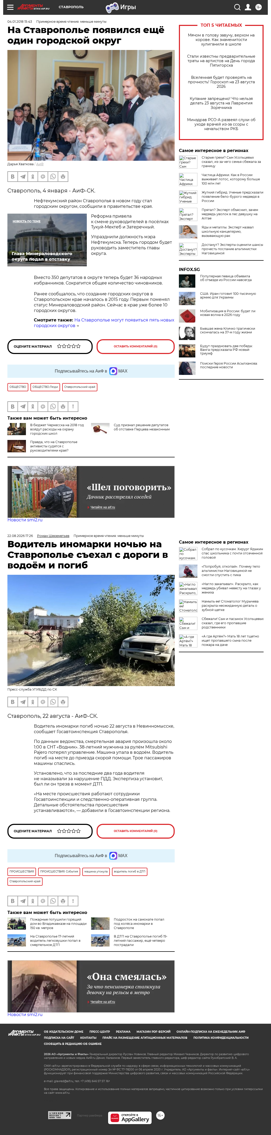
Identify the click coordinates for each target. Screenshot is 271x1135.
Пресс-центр (99, 1031)
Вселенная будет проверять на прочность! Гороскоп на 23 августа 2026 (221, 82)
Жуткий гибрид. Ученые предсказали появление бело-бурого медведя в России (232, 196)
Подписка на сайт (59, 1038)
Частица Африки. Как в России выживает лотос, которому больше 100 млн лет (231, 179)
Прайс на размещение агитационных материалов (144, 1038)
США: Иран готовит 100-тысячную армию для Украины (228, 295)
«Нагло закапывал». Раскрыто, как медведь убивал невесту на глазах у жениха (231, 588)
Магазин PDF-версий (153, 1031)
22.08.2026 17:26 (20, 536)
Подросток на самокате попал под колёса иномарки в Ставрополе (139, 923)
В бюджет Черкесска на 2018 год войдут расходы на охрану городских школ (57, 429)
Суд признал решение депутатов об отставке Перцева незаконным (142, 427)
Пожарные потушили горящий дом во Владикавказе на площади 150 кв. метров (58, 923)
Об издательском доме (63, 1031)
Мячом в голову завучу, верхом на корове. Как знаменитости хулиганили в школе (221, 40)
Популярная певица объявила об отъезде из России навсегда (226, 278)
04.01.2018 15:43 (19, 22)
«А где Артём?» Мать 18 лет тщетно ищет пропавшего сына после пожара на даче (230, 640)
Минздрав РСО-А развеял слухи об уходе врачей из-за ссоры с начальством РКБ (221, 124)
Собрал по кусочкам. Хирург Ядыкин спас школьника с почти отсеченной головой (232, 553)
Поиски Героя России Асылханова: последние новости (229, 365)
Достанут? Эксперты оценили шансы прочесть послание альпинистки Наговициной (232, 249)
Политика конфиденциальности (221, 1038)
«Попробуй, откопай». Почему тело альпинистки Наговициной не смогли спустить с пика (231, 570)
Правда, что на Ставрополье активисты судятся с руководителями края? (53, 446)
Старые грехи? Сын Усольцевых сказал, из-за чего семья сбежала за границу (231, 161)
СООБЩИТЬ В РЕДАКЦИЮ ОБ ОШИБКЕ (73, 1044)
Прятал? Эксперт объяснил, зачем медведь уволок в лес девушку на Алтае (230, 214)
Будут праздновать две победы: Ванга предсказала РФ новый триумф (226, 349)
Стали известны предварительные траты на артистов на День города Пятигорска (221, 61)
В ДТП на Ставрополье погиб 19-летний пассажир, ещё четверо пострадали (141, 940)
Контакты (88, 1038)
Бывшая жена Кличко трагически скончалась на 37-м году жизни (227, 330)
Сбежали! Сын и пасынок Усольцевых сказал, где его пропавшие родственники (233, 623)
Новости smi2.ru (25, 519)
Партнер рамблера (89, 1115)
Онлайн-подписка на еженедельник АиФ (211, 1031)
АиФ (40, 164)
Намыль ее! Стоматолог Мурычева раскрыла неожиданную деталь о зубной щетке (230, 605)
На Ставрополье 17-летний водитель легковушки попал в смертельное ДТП (55, 940)
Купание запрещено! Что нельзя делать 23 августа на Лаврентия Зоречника (221, 103)
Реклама (123, 1031)
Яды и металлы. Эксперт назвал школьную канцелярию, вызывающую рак (228, 231)
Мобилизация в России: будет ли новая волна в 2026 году (227, 313)
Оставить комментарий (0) (135, 346)
